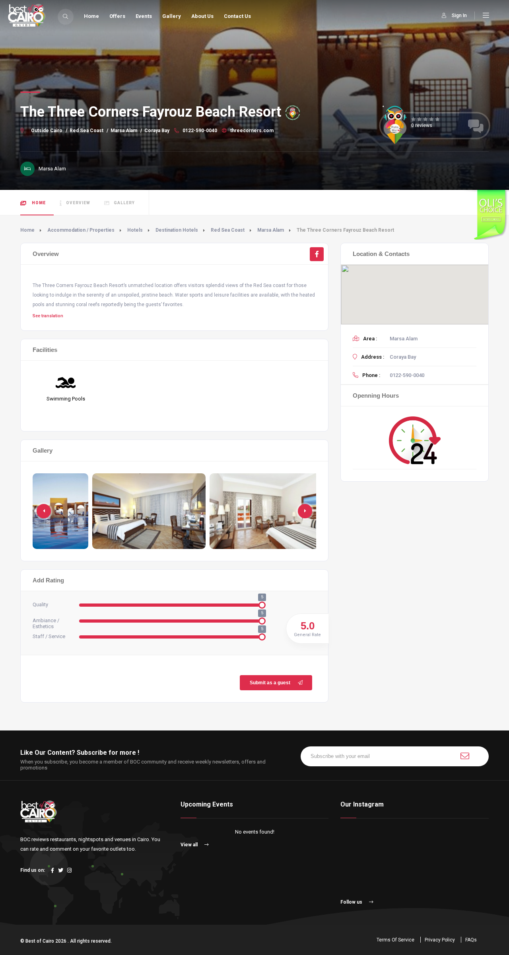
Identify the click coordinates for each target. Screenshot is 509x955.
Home (91, 16)
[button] (305, 511)
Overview (78, 203)
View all (190, 845)
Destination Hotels (176, 230)
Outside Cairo (46, 130)
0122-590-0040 (199, 130)
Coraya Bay (156, 130)
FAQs (471, 940)
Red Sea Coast (86, 130)
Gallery (171, 16)
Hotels (135, 230)
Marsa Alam (124, 130)
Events (144, 16)
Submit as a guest (270, 682)
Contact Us (237, 16)
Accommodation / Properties (81, 230)
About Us (202, 16)
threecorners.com (251, 130)
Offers (117, 16)
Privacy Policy (440, 940)
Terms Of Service (395, 940)
